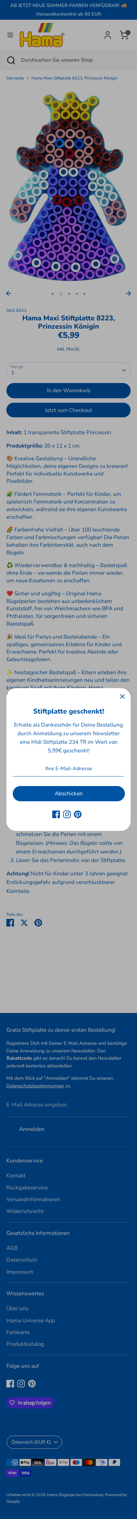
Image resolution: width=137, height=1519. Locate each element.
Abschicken (69, 793)
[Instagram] (67, 814)
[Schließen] (122, 696)
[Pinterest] (78, 814)
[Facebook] (56, 814)
